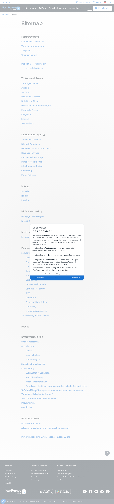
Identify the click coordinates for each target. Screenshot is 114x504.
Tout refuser (39, 278)
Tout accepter (75, 278)
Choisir (57, 278)
